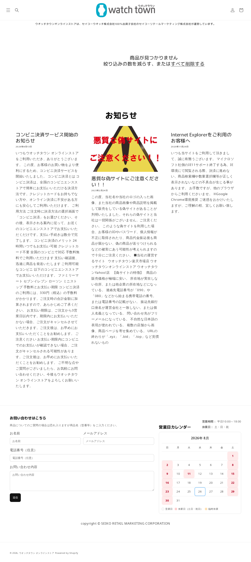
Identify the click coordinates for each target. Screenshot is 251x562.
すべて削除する (188, 63)
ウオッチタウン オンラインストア (36, 552)
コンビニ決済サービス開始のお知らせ (47, 137)
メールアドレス (95, 433)
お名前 (15, 433)
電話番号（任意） (23, 450)
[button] (8, 10)
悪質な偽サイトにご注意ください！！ (125, 181)
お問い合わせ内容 (23, 467)
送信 (15, 497)
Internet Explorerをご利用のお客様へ (201, 137)
